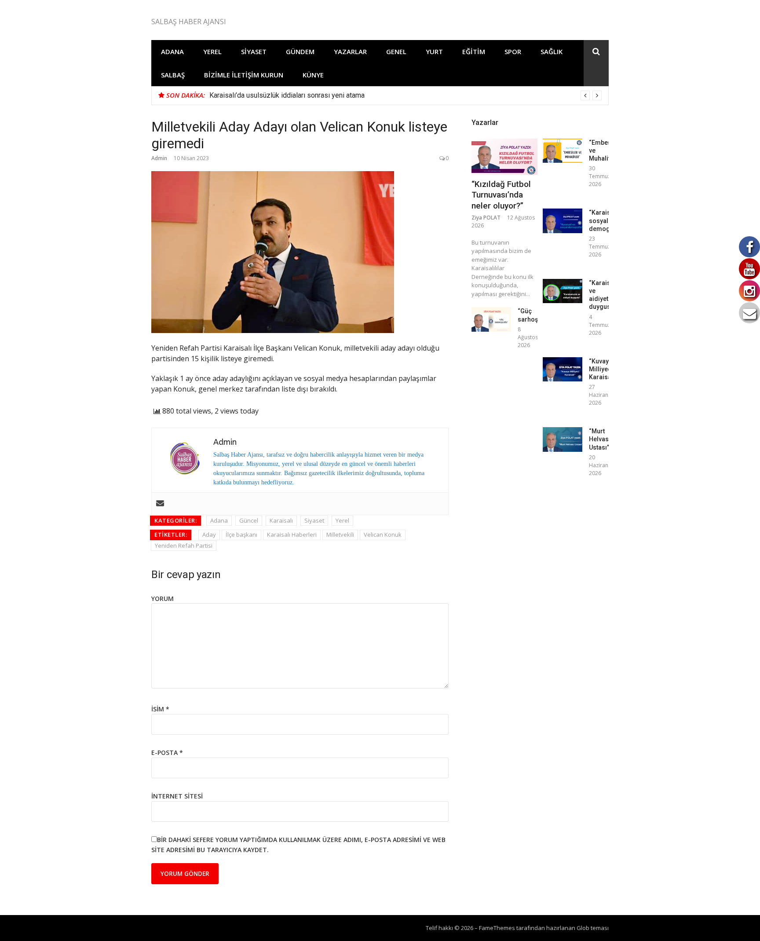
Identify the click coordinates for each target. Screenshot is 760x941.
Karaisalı (281, 520)
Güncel (248, 520)
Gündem (300, 51)
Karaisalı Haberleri (292, 534)
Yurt (434, 51)
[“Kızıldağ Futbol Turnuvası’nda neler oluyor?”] (504, 157)
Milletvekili (340, 534)
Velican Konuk (383, 534)
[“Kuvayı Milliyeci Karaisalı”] (562, 369)
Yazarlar (350, 51)
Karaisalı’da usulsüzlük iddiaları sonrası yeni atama (287, 95)
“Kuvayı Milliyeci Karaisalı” (603, 369)
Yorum (162, 598)
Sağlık (552, 51)
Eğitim (473, 51)
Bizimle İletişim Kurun (243, 74)
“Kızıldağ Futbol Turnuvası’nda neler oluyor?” (501, 195)
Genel (396, 51)
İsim (160, 709)
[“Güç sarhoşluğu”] (491, 319)
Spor (512, 51)
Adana (172, 51)
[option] (405, 95)
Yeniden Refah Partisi (183, 545)
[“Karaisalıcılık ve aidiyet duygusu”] (562, 291)
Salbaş (173, 74)
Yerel (212, 51)
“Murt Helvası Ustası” (599, 439)
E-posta (167, 752)
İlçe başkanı (241, 534)
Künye (313, 74)
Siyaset (254, 51)
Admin (159, 158)
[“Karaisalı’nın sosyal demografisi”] (562, 221)
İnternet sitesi (177, 796)
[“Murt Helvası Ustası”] (562, 439)
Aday (209, 534)
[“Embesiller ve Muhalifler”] (562, 151)
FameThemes (497, 928)
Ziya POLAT (486, 217)
